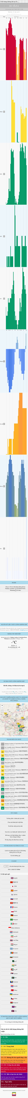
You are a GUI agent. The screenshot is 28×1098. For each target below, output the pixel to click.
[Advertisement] (14, 607)
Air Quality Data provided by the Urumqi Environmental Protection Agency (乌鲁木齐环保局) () (14, 629)
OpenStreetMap (19, 735)
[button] (22, 719)
